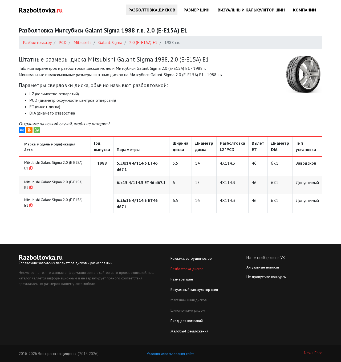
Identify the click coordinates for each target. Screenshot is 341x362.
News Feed (313, 353)
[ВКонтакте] (22, 130)
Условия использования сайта (170, 353)
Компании (304, 10)
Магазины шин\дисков (188, 300)
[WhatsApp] (37, 130)
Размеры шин (181, 279)
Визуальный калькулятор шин (251, 10)
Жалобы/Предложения (189, 331)
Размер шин (196, 10)
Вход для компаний (186, 320)
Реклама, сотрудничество (191, 258)
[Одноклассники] (29, 130)
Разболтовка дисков (151, 10)
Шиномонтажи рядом (187, 310)
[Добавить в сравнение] (31, 168)
